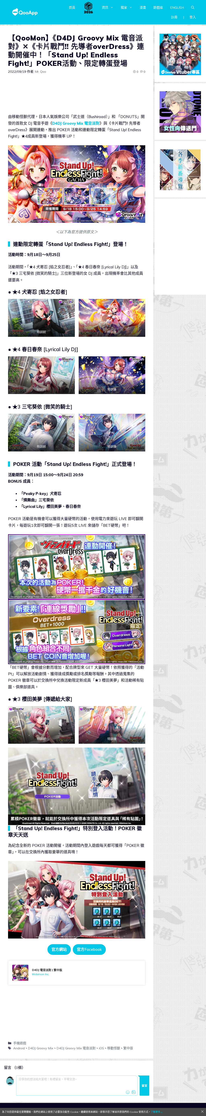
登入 (193, 17)
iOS (101, 1048)
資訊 (105, 7)
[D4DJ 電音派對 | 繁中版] (76, 973)
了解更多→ (157, 1111)
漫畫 (143, 7)
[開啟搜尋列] (192, 7)
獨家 (124, 7)
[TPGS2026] (88, 7)
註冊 (174, 17)
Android (19, 1048)
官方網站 (59, 949)
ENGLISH (177, 7)
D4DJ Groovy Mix (40, 1048)
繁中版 (128, 1048)
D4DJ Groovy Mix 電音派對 (76, 123)
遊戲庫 (158, 7)
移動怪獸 (113, 1048)
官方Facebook (89, 949)
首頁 (72, 7)
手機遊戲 (19, 1043)
